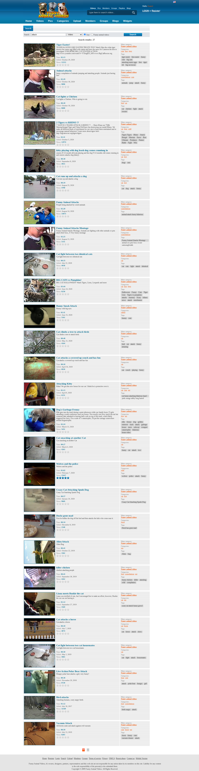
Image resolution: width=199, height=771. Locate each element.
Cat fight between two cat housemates (75, 645)
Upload (77, 21)
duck (123, 522)
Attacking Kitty (64, 383)
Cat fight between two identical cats (74, 254)
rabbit (123, 312)
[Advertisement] (163, 72)
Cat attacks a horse (66, 619)
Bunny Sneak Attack (66, 306)
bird (122, 103)
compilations (125, 77)
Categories (63, 21)
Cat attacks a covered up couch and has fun (78, 358)
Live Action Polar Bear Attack (71, 671)
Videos (40, 21)
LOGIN (145, 11)
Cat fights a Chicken (66, 96)
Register (156, 11)
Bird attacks (62, 697)
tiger (130, 51)
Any (88, 35)
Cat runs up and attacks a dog (71, 176)
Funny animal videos (101, 35)
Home (28, 21)
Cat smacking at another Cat (71, 438)
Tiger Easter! (63, 44)
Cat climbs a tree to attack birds (72, 332)
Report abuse (121, 758)
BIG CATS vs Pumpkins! (68, 280)
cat (126, 103)
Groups (104, 21)
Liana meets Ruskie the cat (70, 593)
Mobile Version (141, 758)
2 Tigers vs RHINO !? (67, 122)
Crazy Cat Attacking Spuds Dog (72, 490)
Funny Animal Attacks (67, 202)
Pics (50, 21)
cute (122, 51)
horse (126, 626)
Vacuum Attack (64, 723)
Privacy (105, 758)
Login (57, 758)
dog (125, 157)
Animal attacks (64, 70)
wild (129, 129)
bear (122, 678)
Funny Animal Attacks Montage (72, 228)
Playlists (122, 8)
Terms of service (95, 758)
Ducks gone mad (64, 515)
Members (90, 21)
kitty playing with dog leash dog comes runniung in (82, 150)
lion (126, 51)
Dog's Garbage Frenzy (67, 409)
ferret (127, 729)
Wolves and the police (67, 464)
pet (129, 390)
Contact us (131, 758)
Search (63, 758)
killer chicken (63, 567)
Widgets (127, 21)
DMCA (112, 758)
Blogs (115, 21)
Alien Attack (62, 541)
